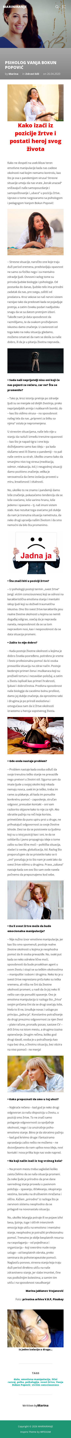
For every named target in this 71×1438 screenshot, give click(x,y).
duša (17, 1379)
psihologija (32, 1382)
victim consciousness (45, 1384)
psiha (20, 1382)
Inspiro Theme (28, 1431)
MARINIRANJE (15, 6)
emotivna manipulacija (35, 1379)
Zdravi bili (32, 74)
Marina (13, 74)
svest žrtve (47, 1382)
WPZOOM (45, 1431)
